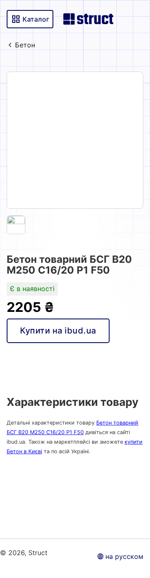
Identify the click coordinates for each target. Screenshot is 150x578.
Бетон (25, 45)
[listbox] (75, 140)
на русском (124, 556)
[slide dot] (16, 224)
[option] (75, 140)
